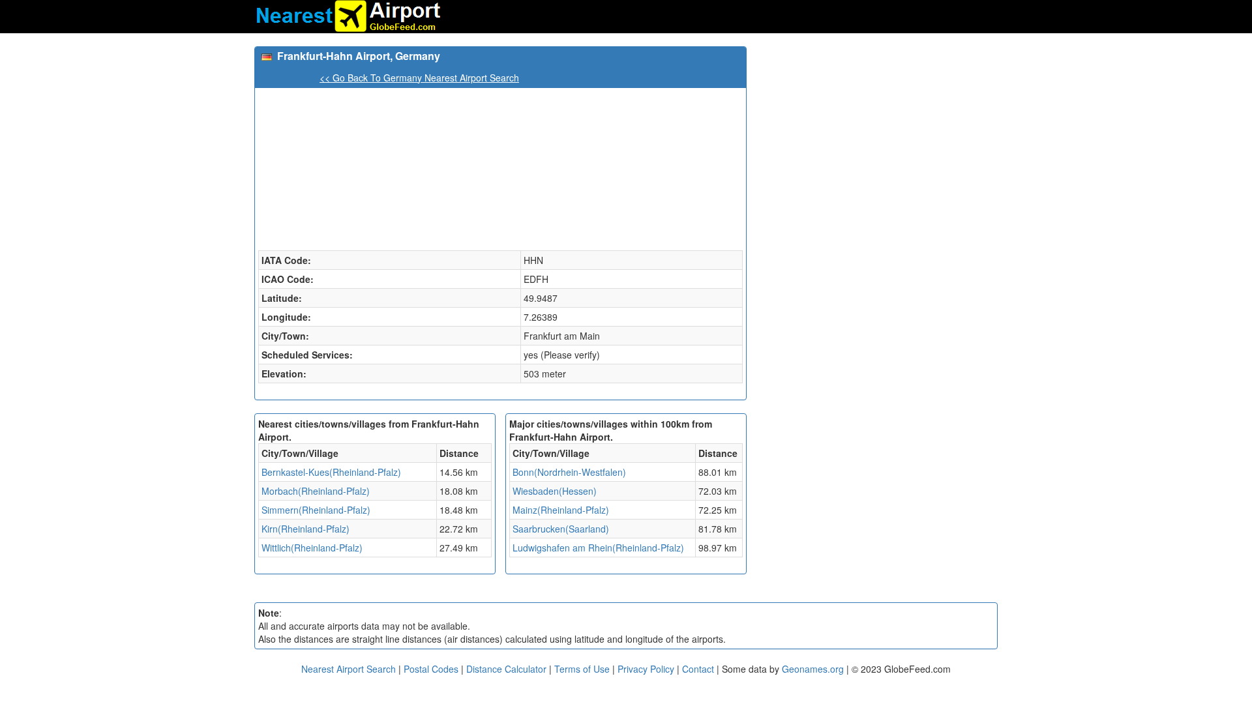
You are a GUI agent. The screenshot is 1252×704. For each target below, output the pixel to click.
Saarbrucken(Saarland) (561, 528)
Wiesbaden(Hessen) (555, 490)
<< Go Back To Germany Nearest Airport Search (419, 77)
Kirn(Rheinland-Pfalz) (305, 528)
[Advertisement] (877, 137)
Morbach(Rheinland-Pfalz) (315, 490)
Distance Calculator (506, 668)
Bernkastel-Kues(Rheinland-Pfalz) (331, 471)
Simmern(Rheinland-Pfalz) (315, 509)
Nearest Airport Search (348, 668)
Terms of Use (583, 668)
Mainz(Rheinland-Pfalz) (561, 509)
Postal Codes (431, 668)
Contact (698, 668)
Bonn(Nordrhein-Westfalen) (569, 471)
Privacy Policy (647, 668)
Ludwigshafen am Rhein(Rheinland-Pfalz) (598, 547)
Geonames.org (813, 668)
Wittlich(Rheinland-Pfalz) (312, 547)
